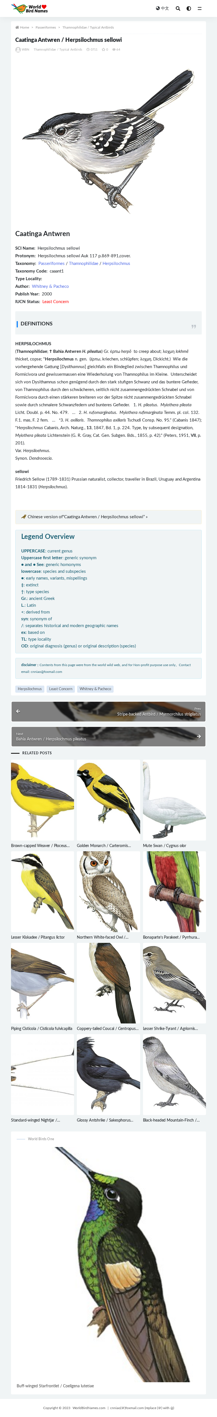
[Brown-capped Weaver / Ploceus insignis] (42, 800)
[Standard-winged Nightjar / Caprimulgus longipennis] (42, 1074)
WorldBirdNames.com (89, 1408)
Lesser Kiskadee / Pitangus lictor (37, 937)
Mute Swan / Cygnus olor (164, 846)
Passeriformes (46, 27)
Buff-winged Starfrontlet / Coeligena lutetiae (55, 1386)
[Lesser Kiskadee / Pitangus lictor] (42, 891)
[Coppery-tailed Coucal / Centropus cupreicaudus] (108, 983)
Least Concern (60, 689)
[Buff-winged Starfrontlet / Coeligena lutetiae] (108, 1264)
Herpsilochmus (116, 264)
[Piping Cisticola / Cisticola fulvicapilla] (42, 983)
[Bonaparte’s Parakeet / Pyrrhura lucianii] (174, 891)
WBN (25, 49)
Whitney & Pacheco (50, 286)
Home (24, 27)
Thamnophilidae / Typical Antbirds (88, 27)
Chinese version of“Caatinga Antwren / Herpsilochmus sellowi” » (87, 517)
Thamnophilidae (83, 264)
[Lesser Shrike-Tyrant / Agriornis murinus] (174, 983)
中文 (165, 8)
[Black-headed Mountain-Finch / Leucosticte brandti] (174, 1074)
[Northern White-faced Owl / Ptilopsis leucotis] (108, 891)
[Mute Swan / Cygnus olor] (174, 800)
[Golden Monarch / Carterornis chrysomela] (108, 800)
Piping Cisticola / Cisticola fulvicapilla (41, 1029)
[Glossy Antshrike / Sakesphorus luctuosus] (108, 1074)
